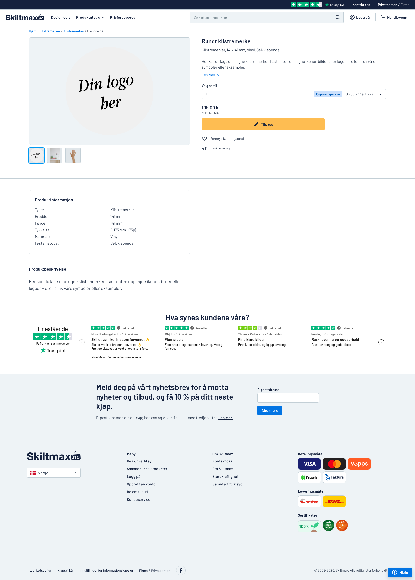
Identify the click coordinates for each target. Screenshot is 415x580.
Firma (405, 5)
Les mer (208, 74)
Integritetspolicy (39, 570)
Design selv (60, 17)
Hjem (33, 31)
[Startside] (72, 455)
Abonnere (270, 410)
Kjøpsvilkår (65, 570)
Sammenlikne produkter (147, 468)
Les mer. (225, 417)
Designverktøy (139, 461)
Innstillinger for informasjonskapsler (106, 570)
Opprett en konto (141, 484)
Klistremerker (50, 31)
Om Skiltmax (222, 468)
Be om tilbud (137, 491)
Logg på (133, 476)
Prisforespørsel (123, 17)
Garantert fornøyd (227, 484)
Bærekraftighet (225, 476)
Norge (43, 472)
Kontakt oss (222, 461)
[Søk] (337, 17)
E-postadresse (268, 390)
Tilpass (267, 124)
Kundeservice (138, 499)
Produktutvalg (88, 17)
